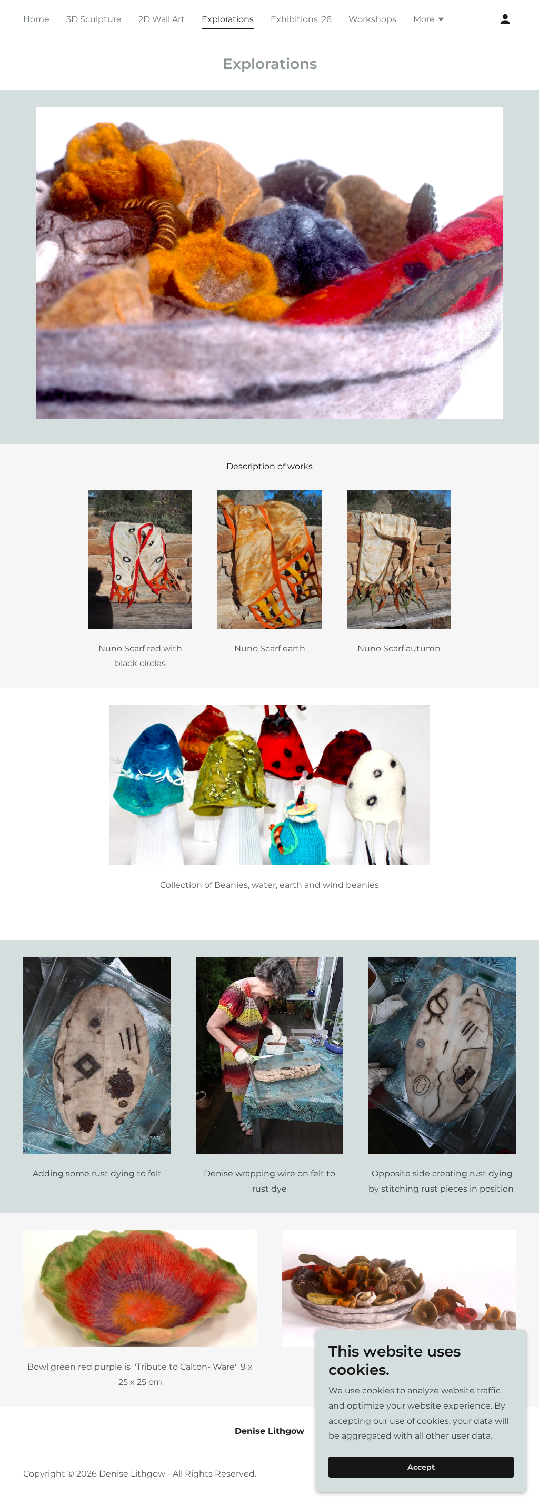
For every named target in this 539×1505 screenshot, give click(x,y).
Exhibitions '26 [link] (301, 19)
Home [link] (36, 19)
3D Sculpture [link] (94, 19)
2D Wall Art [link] (161, 19)
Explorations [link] (228, 19)
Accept (421, 1467)
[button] (429, 20)
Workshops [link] (372, 19)
